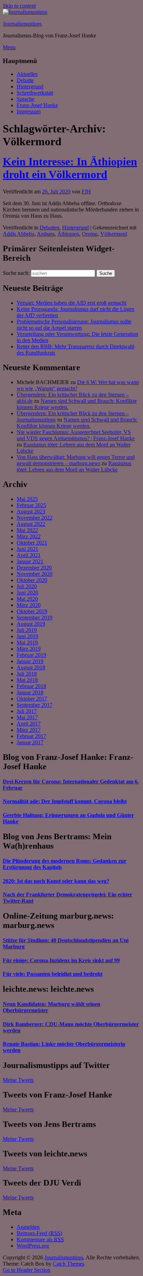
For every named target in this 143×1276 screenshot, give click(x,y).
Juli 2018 (27, 674)
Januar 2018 (30, 692)
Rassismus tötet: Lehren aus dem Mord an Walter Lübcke (74, 466)
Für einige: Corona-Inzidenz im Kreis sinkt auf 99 (61, 960)
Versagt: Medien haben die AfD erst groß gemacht (71, 303)
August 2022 (31, 524)
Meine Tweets (18, 1080)
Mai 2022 (27, 530)
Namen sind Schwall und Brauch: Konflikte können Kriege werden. (77, 423)
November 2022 (34, 518)
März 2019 (29, 649)
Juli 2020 (27, 586)
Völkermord (113, 234)
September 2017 (34, 705)
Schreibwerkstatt (35, 93)
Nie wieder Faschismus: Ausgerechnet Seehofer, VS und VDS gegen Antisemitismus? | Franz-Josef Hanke (76, 435)
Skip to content (19, 6)
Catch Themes (68, 1264)
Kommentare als (40, 1239)
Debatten (49, 228)
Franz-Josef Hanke (37, 105)
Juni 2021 (27, 549)
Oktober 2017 (32, 699)
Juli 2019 (27, 630)
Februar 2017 (31, 736)
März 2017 (29, 730)
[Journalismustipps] (25, 12)
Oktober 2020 (32, 580)
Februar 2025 (31, 505)
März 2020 (29, 605)
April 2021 (29, 555)
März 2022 (29, 536)
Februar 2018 (31, 686)
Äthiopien (68, 234)
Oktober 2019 (32, 611)
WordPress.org (33, 1246)
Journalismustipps (22, 24)
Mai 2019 (27, 642)
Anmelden (28, 1227)
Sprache (25, 99)
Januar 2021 (30, 561)
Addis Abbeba (18, 234)
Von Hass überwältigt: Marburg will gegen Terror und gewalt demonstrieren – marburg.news (76, 460)
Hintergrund (30, 86)
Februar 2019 (31, 655)
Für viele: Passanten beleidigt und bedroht (52, 974)
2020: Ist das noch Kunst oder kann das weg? (56, 881)
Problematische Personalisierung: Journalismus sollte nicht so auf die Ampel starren (74, 325)
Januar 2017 (30, 742)
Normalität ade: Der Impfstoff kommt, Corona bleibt (65, 801)
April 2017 (29, 724)
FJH (86, 191)
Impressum (29, 111)
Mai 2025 (27, 499)
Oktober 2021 (32, 543)
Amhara (45, 234)
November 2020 (34, 574)
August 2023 (31, 511)
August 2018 (31, 667)
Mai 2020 (27, 599)
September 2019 (34, 617)
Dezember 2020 (34, 568)
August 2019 (31, 624)
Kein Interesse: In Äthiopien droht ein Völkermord (70, 168)
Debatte (25, 80)
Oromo (90, 234)
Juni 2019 (27, 636)
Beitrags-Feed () (39, 1233)
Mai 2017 (27, 717)
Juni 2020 (27, 593)
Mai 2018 (27, 680)
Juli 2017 (27, 711)
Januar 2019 (30, 661)
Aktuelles (27, 74)
